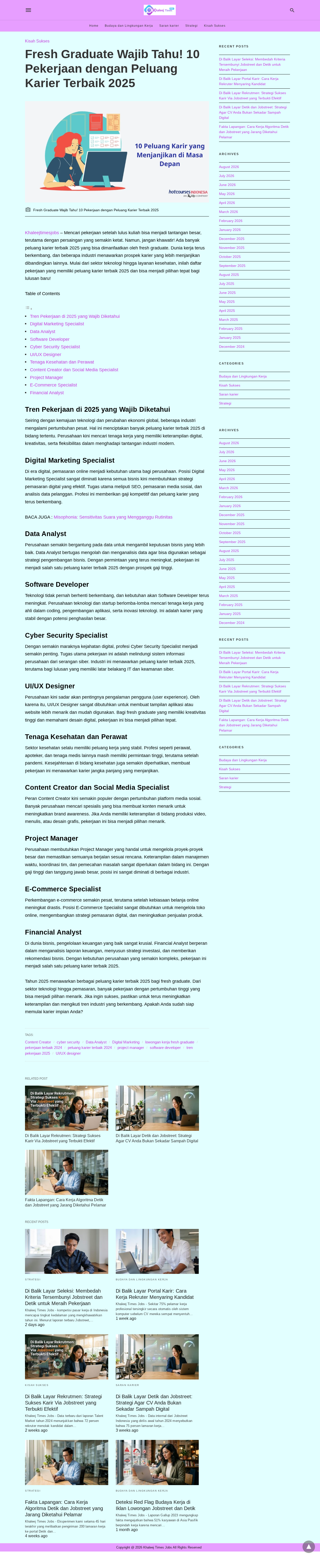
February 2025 (230, 329)
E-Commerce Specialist (53, 385)
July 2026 (226, 176)
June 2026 (227, 185)
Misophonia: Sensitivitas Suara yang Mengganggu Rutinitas (113, 517)
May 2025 (227, 302)
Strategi (191, 25)
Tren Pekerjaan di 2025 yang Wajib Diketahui (75, 316)
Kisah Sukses (215, 25)
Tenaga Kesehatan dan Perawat (62, 362)
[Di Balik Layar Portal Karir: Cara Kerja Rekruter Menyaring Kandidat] (157, 1251)
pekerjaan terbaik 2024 (43, 1047)
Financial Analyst (47, 392)
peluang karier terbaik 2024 (90, 1047)
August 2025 (229, 275)
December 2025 (231, 239)
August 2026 (229, 167)
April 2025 (227, 311)
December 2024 (231, 347)
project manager (131, 1047)
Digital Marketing (126, 1042)
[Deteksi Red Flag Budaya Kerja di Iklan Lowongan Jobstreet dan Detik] (157, 1462)
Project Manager (46, 377)
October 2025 (230, 257)
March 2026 (228, 212)
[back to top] (308, 1547)
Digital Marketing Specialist (57, 323)
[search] (292, 10)
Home (93, 25)
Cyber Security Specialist (55, 346)
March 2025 (228, 320)
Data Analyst (42, 331)
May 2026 (227, 194)
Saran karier (169, 25)
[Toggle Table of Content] (28, 308)
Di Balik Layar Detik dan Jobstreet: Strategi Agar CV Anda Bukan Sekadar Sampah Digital (154, 1403)
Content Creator (38, 1042)
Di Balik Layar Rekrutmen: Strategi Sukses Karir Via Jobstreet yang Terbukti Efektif (63, 1403)
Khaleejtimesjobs (42, 232)
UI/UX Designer (45, 354)
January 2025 (230, 338)
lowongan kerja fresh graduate (169, 1042)
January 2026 (230, 230)
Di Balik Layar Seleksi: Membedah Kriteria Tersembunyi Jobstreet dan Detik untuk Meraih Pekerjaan (63, 1297)
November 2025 (231, 248)
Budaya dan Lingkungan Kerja (129, 25)
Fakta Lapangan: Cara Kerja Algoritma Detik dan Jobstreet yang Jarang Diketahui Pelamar (64, 1508)
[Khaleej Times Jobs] (160, 10)
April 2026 (227, 203)
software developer (165, 1047)
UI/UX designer (68, 1053)
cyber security (68, 1042)
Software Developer (50, 339)
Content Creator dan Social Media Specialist (74, 369)
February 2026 (230, 221)
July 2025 (226, 284)
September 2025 (232, 266)
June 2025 (227, 293)
